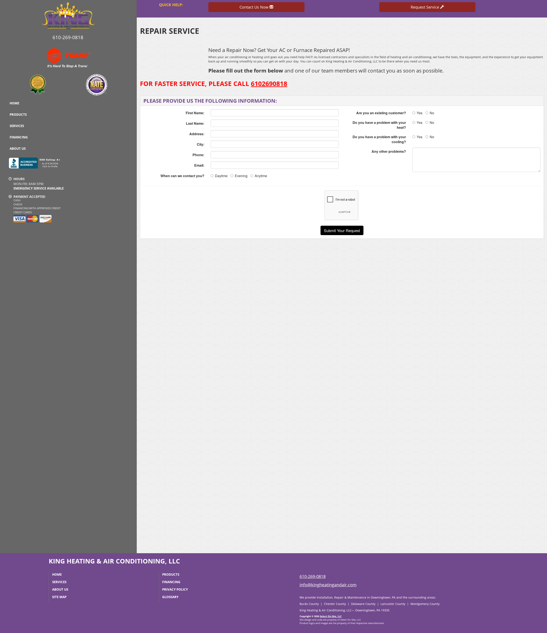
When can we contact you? (182, 175)
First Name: (195, 112)
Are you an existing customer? (381, 112)
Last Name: (195, 123)
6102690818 (269, 83)
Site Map (59, 597)
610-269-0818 (313, 576)
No (432, 112)
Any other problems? (389, 151)
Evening (241, 175)
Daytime (221, 175)
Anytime (261, 175)
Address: (196, 133)
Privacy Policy (175, 589)
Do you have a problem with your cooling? (379, 139)
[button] (342, 230)
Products (18, 114)
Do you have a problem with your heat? (379, 125)
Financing (19, 137)
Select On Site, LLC (331, 616)
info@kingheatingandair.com (328, 585)
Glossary (170, 597)
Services (17, 126)
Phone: (198, 154)
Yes (419, 112)
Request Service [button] (425, 7)
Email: (199, 165)
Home (14, 103)
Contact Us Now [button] (254, 7)
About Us (18, 148)
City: (200, 144)
